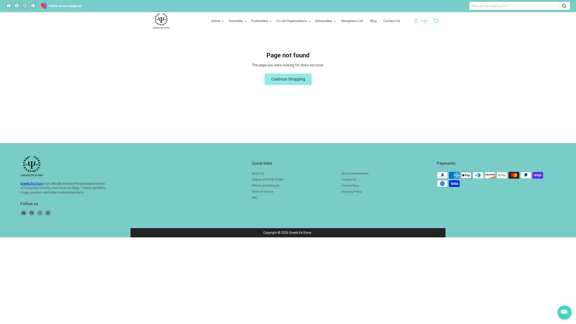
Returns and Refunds (265, 185)
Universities (324, 21)
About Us (258, 173)
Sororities (236, 21)
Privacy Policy (350, 185)
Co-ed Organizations (292, 21)
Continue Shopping (288, 79)
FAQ (254, 197)
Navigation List (352, 21)
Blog (373, 21)
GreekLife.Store (31, 183)
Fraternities (260, 21)
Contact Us (391, 21)
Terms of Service (262, 191)
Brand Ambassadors (355, 173)
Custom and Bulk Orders (267, 179)
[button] (436, 21)
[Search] (564, 6)
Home (216, 21)
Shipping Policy (352, 191)
